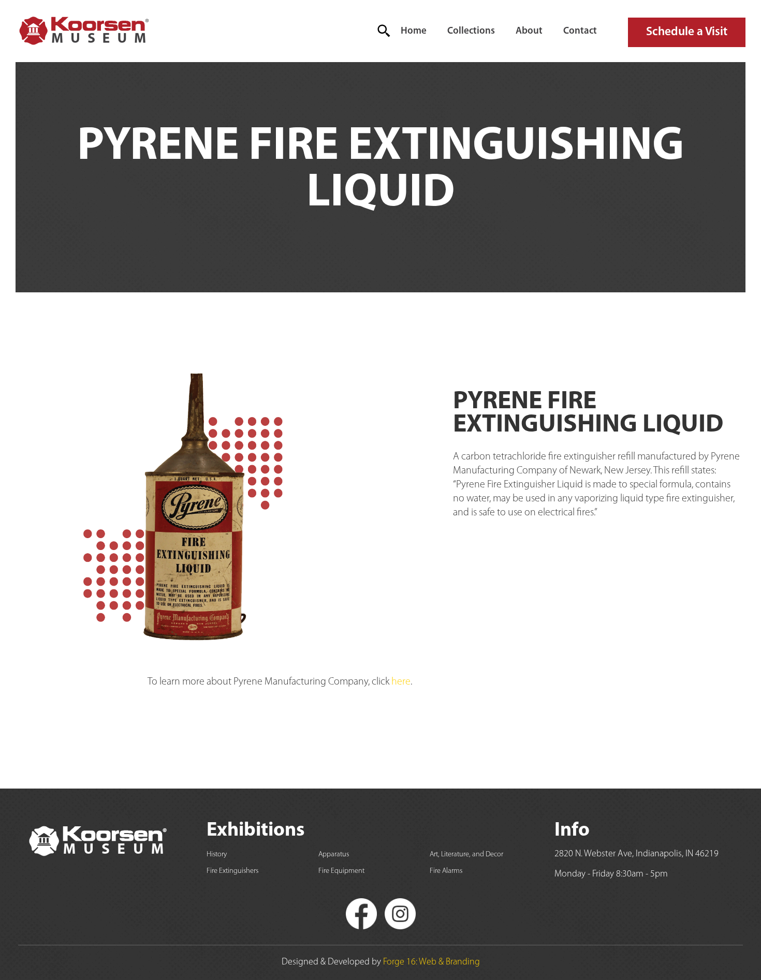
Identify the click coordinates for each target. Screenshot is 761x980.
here (401, 682)
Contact (580, 31)
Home (414, 31)
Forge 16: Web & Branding (431, 962)
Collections (471, 31)
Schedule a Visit (686, 32)
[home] (83, 31)
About (529, 31)
